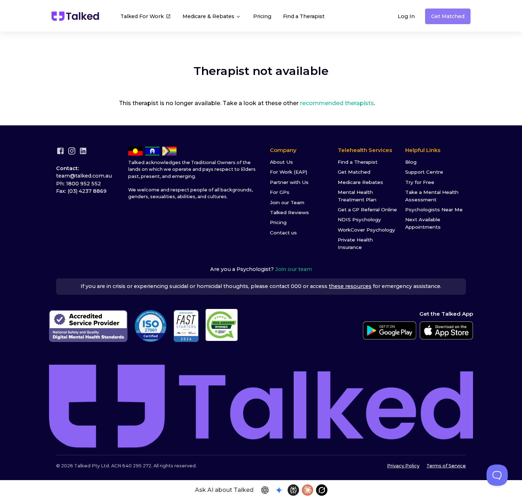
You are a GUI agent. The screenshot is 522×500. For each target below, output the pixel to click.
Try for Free (419, 182)
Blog (411, 162)
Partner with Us (289, 182)
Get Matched (447, 16)
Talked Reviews (289, 212)
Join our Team (287, 202)
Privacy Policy (403, 465)
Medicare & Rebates (209, 16)
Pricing (262, 16)
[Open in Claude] (307, 490)
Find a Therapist (304, 16)
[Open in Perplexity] (293, 490)
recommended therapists (337, 103)
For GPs (279, 192)
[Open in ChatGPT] (265, 490)
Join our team (293, 269)
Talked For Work (142, 16)
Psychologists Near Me (434, 209)
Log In (406, 16)
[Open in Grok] (321, 490)
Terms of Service (446, 465)
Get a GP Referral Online (367, 209)
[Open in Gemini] (279, 490)
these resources (350, 286)
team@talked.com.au (84, 176)
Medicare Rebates (360, 182)
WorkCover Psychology (366, 230)
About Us (281, 162)
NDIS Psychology (359, 219)
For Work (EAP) (288, 172)
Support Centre (424, 172)
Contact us (283, 232)
